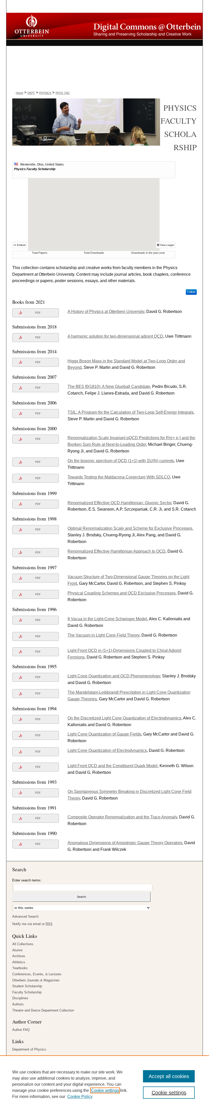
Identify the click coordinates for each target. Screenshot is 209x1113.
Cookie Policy (80, 1096)
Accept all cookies (169, 1076)
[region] (104, 1084)
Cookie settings (105, 1090)
